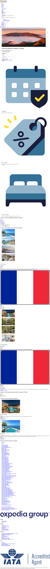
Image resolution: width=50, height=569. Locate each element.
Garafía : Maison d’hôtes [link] (4, 458)
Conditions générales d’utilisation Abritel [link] (6, 534)
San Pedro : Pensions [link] (4, 486)
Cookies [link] (3, 537)
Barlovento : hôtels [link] (4, 448)
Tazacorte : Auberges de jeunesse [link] (5, 500)
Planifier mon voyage (3, 26)
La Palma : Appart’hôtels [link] (5, 460)
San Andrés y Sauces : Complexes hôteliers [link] (7, 482)
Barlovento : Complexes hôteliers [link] (5, 449)
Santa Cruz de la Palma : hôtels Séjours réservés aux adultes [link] (9, 495)
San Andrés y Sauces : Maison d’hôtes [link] (6, 480)
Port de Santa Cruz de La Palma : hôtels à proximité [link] (8, 477)
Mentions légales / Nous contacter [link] (6, 538)
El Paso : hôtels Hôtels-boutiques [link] (5, 454)
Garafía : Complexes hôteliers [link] (5, 459)
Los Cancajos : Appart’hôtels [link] (5, 469)
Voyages (3, 13)
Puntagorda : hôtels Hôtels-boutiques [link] (6, 479)
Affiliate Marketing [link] (4, 521)
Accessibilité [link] (3, 535)
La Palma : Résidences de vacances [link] (6, 467)
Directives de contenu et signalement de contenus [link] (7, 539)
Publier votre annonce (4, 12)
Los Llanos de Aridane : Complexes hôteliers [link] (7, 471)
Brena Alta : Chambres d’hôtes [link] (5, 450)
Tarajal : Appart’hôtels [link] (4, 498)
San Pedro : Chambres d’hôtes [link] (5, 483)
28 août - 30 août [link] (2, 222)
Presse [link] (2, 522)
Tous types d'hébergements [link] (5, 529)
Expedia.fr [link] (3, 25)
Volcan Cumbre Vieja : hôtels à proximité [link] (6, 504)
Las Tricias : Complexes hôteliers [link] (5, 468)
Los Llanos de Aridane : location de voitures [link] (7, 507)
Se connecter (4, 19)
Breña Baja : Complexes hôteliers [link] (5, 452)
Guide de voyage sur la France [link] (5, 525)
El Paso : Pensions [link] (4, 456)
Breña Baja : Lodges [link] (4, 451)
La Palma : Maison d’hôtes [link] (5, 462)
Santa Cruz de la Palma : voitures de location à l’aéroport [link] (8, 509)
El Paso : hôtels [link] (3, 455)
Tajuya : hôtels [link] (3, 497)
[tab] (3, 442)
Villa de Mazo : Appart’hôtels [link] (5, 503)
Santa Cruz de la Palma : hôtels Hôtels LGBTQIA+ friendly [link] (9, 492)
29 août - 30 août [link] (2, 221)
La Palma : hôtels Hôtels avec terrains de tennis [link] (7, 463)
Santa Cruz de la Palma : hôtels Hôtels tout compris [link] (8, 494)
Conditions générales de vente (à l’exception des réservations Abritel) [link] (10, 533)
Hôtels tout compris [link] (4, 24)
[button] (25, 440)
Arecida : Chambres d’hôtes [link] (5, 446)
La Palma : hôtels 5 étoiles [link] (5, 445)
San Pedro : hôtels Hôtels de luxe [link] (5, 484)
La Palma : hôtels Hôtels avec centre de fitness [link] (7, 466)
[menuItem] (4, 27)
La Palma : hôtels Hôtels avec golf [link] (6, 465)
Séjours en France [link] (4, 527)
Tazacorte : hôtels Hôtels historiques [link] (6, 501)
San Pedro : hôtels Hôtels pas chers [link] (6, 485)
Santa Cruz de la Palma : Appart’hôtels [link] (6, 488)
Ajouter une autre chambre (5, 59)
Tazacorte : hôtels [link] (4, 502)
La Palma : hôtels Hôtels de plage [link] (5, 464)
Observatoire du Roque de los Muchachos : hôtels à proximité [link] (9, 475)
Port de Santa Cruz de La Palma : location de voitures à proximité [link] (9, 508)
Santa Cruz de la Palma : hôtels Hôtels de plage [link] (7, 490)
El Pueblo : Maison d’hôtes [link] (5, 457)
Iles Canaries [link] (3, 23)
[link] (8, 3)
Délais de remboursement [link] (5, 544)
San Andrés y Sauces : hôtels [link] (5, 481)
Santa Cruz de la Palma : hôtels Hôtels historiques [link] (7, 493)
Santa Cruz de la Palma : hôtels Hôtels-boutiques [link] (7, 491)
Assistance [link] (3, 542)
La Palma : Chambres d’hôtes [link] (5, 461)
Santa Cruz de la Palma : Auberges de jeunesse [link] (7, 489)
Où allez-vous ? (3, 50)
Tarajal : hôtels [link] (3, 499)
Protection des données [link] (4, 536)
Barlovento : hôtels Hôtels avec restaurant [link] (6, 447)
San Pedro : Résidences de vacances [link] (6, 487)
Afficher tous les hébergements (3, 390)
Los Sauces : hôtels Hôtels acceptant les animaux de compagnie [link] (9, 473)
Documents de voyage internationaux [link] (6, 545)
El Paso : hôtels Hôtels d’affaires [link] (5, 453)
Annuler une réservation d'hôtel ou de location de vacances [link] (8, 543)
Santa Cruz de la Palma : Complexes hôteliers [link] (7, 496)
